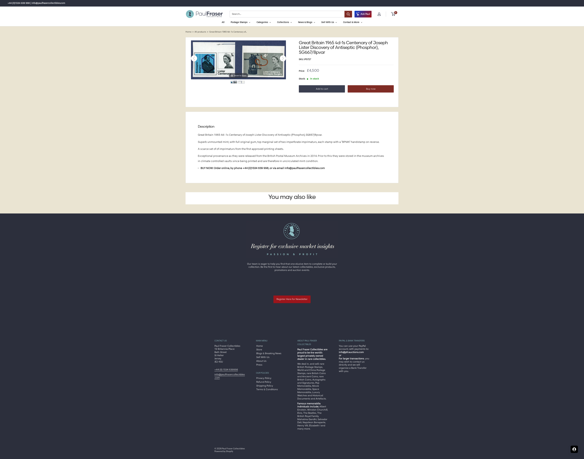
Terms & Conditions (267, 389)
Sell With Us (262, 357)
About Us (261, 361)
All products (200, 32)
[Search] (348, 14)
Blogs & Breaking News (268, 353)
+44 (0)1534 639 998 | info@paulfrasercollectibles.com (36, 3)
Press (259, 364)
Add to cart (322, 89)
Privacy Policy (263, 378)
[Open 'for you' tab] (574, 449)
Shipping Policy (264, 385)
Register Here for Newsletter (292, 299)
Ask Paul (365, 14)
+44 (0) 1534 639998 (226, 369)
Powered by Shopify (223, 451)
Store (259, 349)
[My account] (379, 14)
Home (188, 32)
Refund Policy (263, 382)
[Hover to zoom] (238, 59)
